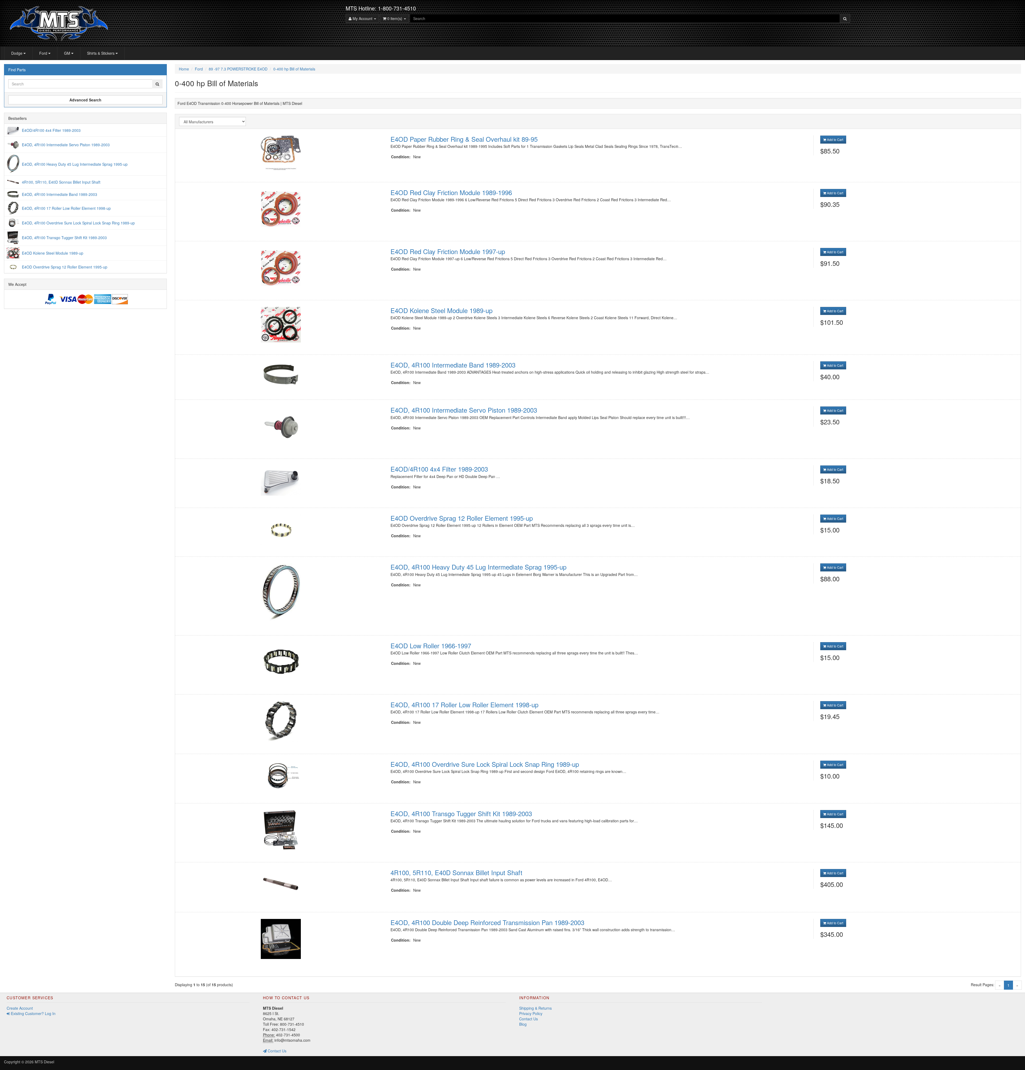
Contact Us (276, 1050)
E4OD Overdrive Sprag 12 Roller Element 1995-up (462, 518)
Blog (523, 1024)
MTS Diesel (44, 1061)
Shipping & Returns (535, 1008)
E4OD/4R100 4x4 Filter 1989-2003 (439, 468)
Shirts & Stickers (101, 53)
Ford (43, 53)
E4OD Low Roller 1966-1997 (431, 645)
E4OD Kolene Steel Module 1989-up (441, 310)
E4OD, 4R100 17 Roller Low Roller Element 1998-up (464, 704)
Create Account (20, 1008)
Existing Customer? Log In (33, 1013)
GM (67, 53)
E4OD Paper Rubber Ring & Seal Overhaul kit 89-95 (464, 139)
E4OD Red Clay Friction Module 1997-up (448, 251)
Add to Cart (834, 139)
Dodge (17, 53)
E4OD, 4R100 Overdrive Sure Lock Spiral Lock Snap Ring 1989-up (485, 764)
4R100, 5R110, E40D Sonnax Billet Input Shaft (456, 872)
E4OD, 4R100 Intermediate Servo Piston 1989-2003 (464, 409)
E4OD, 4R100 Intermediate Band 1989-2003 (453, 364)
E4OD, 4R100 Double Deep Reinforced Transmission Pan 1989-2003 (487, 922)
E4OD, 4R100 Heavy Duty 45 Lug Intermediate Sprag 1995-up (478, 566)
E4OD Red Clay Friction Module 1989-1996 (451, 192)
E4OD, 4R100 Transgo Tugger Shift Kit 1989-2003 (461, 813)
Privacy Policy (530, 1013)
